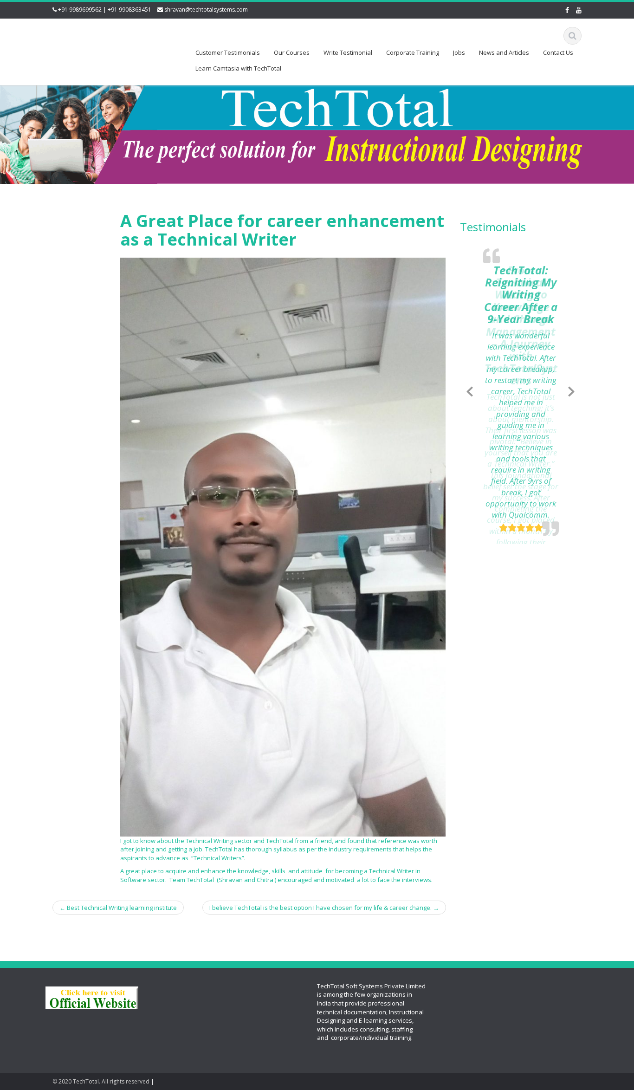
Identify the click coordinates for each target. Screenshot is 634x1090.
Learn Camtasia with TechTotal (238, 68)
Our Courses (292, 52)
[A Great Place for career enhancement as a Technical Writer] (283, 546)
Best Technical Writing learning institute (118, 907)
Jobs (459, 52)
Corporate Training (412, 52)
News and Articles (504, 52)
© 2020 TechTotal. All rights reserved (100, 1081)
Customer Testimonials (227, 52)
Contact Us (558, 52)
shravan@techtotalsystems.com (206, 9)
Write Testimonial (347, 52)
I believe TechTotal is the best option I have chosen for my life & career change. (324, 907)
